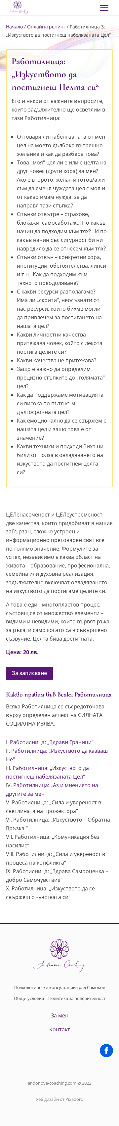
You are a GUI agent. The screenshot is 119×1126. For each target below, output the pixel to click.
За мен (59, 1015)
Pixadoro (74, 1099)
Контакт (59, 1029)
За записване (29, 673)
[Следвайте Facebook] (106, 1050)
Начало (14, 26)
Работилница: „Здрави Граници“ (52, 742)
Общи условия (29, 998)
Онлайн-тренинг (46, 26)
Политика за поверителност (76, 998)
